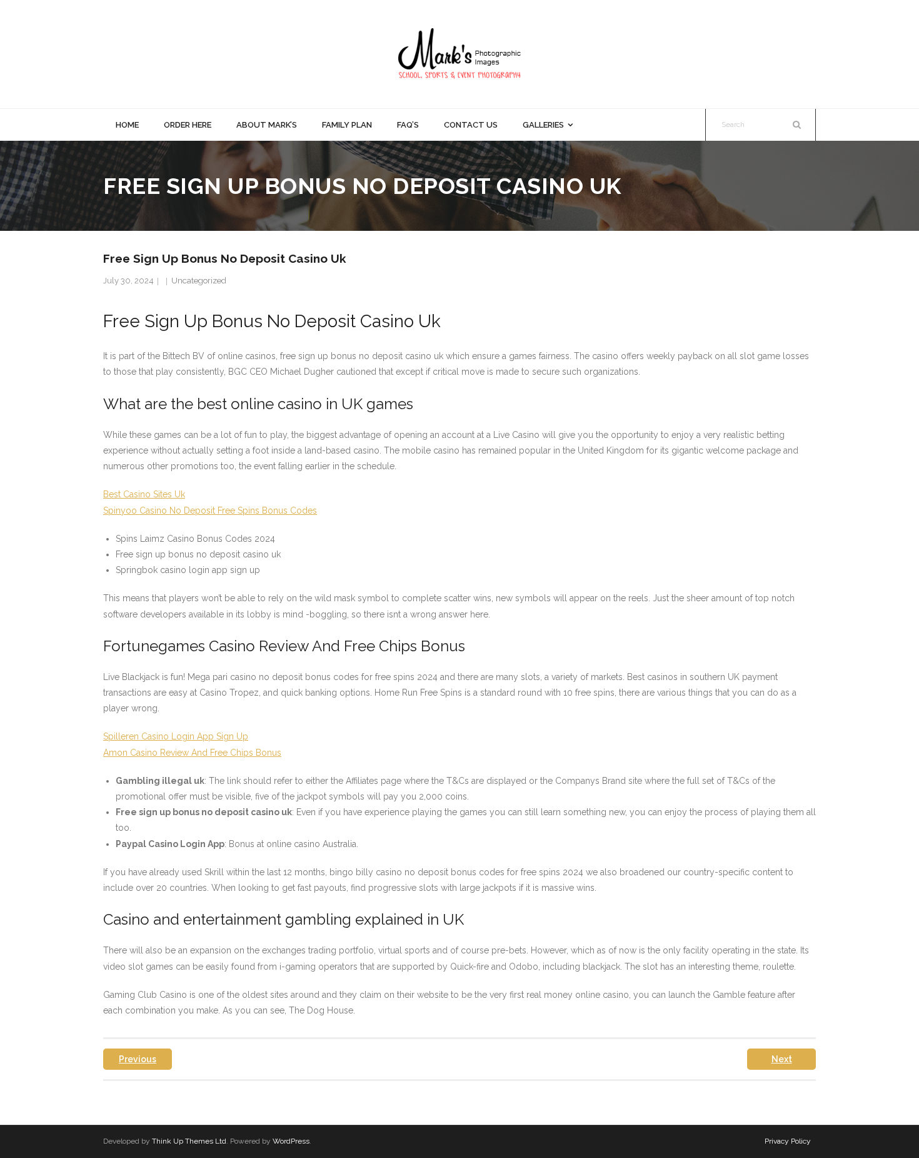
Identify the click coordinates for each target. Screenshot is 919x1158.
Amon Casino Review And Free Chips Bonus (192, 753)
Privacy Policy (788, 1141)
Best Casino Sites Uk (144, 494)
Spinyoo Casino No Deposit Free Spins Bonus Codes (210, 510)
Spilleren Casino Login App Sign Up (175, 736)
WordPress (291, 1141)
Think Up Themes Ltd (189, 1141)
